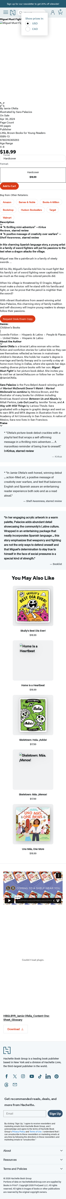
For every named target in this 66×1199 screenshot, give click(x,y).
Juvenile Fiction (9, 334)
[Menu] (5, 12)
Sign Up (55, 1114)
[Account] (53, 13)
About (7, 1150)
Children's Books (10, 327)
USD (35, 23)
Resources (10, 1160)
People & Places (56, 334)
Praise (3, 423)
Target (52, 209)
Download (13, 1029)
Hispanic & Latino (32, 334)
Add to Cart (9, 186)
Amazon (7, 202)
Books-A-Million (51, 202)
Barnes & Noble (27, 202)
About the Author (10, 341)
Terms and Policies (15, 1169)
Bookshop (8, 209)
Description (7, 222)
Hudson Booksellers (31, 209)
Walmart (7, 217)
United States (11, 338)
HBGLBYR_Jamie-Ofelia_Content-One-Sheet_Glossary (26, 1017)
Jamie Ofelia (11, 108)
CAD (35, 29)
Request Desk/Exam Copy (17, 319)
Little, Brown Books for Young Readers (23, 133)
